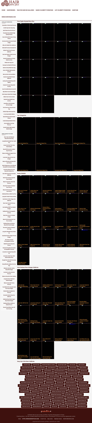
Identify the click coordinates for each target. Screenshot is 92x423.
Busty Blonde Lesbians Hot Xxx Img (9, 264)
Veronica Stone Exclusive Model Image (9, 42)
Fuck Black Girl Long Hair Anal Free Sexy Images (9, 287)
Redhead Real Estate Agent (31, 394)
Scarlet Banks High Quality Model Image (9, 128)
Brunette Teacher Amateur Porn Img (9, 228)
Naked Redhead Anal (81, 406)
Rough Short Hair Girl (63, 367)
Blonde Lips (46, 406)
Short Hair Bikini (73, 367)
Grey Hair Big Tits (37, 370)
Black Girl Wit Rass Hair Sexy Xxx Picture (9, 190)
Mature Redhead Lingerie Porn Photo (9, 154)
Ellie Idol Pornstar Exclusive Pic (9, 47)
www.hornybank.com (9, 17)
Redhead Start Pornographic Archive (9, 212)
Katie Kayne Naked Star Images (9, 94)
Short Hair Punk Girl (84, 373)
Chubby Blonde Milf (70, 397)
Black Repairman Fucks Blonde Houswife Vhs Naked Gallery (9, 166)
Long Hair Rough (27, 364)
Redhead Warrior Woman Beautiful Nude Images (9, 224)
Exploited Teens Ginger (72, 373)
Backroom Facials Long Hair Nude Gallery (9, 178)
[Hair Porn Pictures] (10, 6)
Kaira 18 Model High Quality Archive (9, 71)
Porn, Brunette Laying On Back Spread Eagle (35, 379)
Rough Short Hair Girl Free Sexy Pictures (9, 260)
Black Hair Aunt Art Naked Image (9, 216)
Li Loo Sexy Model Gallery (9, 114)
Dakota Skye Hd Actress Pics (9, 111)
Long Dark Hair (38, 397)
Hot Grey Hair (54, 406)
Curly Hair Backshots (84, 391)
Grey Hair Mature (48, 403)
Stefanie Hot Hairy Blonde (70, 403)
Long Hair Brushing (63, 388)
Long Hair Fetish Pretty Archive (9, 196)
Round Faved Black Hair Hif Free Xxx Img (9, 308)
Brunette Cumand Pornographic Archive (9, 240)
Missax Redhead (45, 391)
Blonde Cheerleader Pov (71, 382)
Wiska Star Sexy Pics (9, 62)
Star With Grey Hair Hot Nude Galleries (9, 174)
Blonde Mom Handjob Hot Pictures (9, 291)
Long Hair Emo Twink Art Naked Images (9, 279)
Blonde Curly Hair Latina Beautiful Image (9, 269)
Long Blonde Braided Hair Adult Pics (9, 141)
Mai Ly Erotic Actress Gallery (9, 74)
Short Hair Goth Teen (34, 385)
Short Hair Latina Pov (72, 391)
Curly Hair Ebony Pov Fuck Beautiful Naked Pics (9, 170)
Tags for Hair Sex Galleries (25, 10)
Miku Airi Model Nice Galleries (9, 45)
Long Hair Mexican (48, 370)
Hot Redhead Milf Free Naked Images (9, 208)
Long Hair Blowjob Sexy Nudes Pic (9, 232)
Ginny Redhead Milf (82, 403)
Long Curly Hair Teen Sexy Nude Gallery (9, 146)
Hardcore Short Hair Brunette (27, 367)
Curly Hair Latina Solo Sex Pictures (9, 273)
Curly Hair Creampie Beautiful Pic (9, 252)
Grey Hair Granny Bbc (40, 367)
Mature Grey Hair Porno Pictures (9, 283)
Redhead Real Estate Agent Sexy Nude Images (9, 300)
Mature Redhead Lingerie (72, 370)
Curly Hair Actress (38, 403)
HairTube (75, 10)
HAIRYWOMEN (11, 10)
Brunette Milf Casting (30, 376)
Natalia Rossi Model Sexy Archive (9, 100)
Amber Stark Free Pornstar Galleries (9, 51)
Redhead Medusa (49, 379)
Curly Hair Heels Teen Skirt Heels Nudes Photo (9, 256)
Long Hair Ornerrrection (58, 385)
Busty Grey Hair (53, 388)
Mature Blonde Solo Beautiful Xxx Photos (9, 162)
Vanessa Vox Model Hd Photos (9, 65)
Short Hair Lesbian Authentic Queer (37, 373)
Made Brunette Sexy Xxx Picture (9, 244)
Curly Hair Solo (23, 388)
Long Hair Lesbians (60, 379)
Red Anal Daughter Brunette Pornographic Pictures (9, 248)
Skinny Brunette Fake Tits (59, 370)
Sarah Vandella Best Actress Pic (9, 89)
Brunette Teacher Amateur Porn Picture (9, 186)
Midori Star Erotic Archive (9, 96)
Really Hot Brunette (23, 385)
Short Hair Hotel (36, 364)
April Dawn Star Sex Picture (9, 30)
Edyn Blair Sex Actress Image (9, 91)
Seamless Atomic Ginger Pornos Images (9, 236)
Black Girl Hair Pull (48, 397)
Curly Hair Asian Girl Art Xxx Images (9, 158)
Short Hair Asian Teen (26, 400)
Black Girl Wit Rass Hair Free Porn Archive (9, 220)
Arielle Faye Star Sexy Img (9, 27)
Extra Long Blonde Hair (59, 397)
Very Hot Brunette (73, 388)
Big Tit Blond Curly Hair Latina (27, 382)
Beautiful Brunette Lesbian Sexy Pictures (9, 150)
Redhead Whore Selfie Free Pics (9, 194)
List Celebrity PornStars (63, 10)
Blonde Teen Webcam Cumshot (48, 364)
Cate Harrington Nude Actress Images (9, 55)
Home (3, 10)
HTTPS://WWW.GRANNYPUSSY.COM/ (30, 418)
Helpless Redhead (83, 367)
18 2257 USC (43, 418)
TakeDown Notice (58, 418)
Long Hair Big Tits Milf (62, 364)
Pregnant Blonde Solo (82, 400)
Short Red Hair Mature (24, 391)
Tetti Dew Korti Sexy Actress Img (9, 108)
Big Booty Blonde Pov (37, 406)
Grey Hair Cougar (58, 403)
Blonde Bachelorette (66, 376)
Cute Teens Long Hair (43, 394)
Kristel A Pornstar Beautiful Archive (9, 85)
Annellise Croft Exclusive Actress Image (9, 104)
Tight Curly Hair (81, 364)
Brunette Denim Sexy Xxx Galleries (9, 296)
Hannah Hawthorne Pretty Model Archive (9, 59)
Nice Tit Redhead (39, 382)
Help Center (50, 418)
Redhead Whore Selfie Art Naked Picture (9, 304)
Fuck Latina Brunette (83, 382)
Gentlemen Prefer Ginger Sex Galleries (9, 199)
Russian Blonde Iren (52, 367)
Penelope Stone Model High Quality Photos (9, 33)
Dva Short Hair (72, 406)
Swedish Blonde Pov (50, 382)
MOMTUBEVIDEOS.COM (68, 418)
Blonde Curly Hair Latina (27, 403)
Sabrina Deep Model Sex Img (9, 67)
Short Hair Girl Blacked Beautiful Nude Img (9, 137)
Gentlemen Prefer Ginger (26, 370)
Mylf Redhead (32, 388)
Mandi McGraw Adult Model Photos (9, 117)
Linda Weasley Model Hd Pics (9, 120)
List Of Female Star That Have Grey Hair (41, 400)
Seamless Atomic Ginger (42, 388)
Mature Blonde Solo (61, 373)
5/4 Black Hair (79, 379)
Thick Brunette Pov (71, 400)
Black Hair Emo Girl (36, 391)
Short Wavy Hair (84, 370)
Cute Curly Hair (72, 364)
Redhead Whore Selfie (42, 376)
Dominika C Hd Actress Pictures (9, 25)
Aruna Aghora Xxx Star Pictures (9, 124)
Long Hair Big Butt (70, 379)
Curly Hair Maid (67, 394)
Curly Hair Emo (63, 406)
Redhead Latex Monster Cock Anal (58, 391)
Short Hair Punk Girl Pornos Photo (9, 204)
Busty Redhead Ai (23, 373)
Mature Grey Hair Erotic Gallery (9, 276)
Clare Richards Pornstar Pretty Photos (9, 37)
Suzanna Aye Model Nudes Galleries (9, 77)
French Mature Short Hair (71, 385)
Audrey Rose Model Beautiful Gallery (9, 81)
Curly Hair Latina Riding (54, 376)
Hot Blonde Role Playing (46, 385)
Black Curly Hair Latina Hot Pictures (9, 182)
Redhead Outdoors (51, 373)
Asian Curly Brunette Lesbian (26, 397)
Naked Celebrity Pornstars (44, 10)
